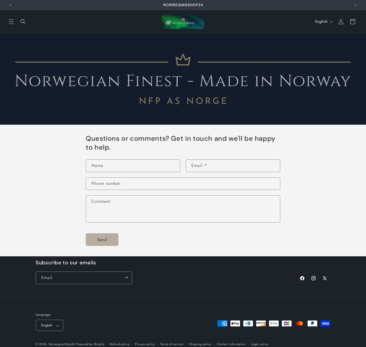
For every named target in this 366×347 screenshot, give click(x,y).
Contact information (231, 344)
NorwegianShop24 (62, 344)
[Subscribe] (126, 277)
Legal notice (259, 344)
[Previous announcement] (10, 5)
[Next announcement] (355, 5)
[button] (11, 22)
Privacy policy (145, 344)
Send (102, 240)
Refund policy (119, 344)
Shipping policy (200, 344)
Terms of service (171, 344)
